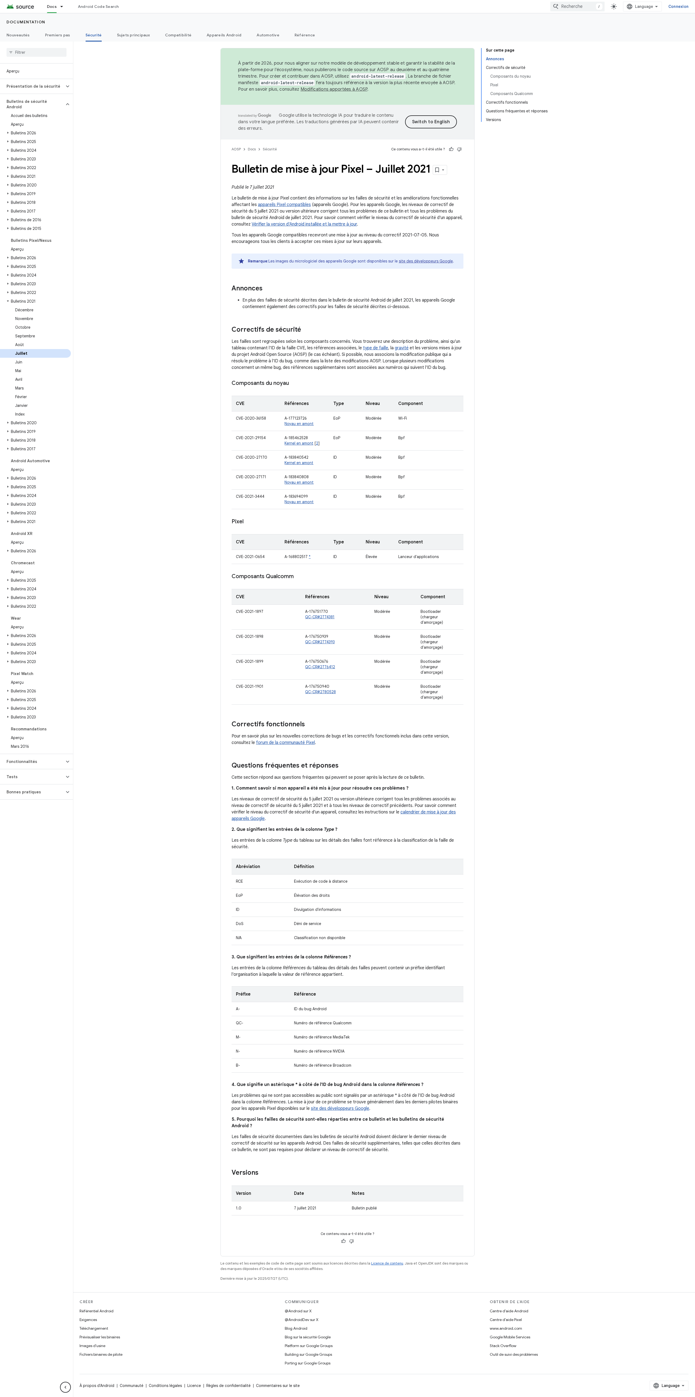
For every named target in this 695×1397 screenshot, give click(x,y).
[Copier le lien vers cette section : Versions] (263, 1173)
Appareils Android (224, 35)
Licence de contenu (387, 1263)
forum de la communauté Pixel (285, 742)
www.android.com (506, 1328)
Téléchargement (94, 1328)
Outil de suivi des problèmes (514, 1354)
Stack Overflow (503, 1345)
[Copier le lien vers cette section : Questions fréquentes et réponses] (344, 766)
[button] (32, 86)
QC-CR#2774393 (320, 641)
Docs (52, 6)
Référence (305, 35)
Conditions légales (165, 1385)
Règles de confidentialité (228, 1385)
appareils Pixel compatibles (284, 204)
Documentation (26, 22)
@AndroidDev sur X (301, 1319)
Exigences (88, 1319)
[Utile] (451, 149)
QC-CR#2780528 (320, 691)
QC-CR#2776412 (320, 666)
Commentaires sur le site (278, 1385)
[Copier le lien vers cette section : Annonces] (268, 289)
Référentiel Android (96, 1311)
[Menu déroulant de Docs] (64, 6)
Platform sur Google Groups (309, 1345)
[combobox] (577, 6)
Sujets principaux (133, 35)
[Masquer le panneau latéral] (65, 1387)
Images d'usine (92, 1345)
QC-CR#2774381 (319, 616)
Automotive (268, 35)
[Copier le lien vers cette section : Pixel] (249, 522)
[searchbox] (37, 52)
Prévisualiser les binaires (100, 1337)
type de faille (375, 348)
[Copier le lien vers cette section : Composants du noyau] (294, 383)
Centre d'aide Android (509, 1311)
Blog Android (296, 1328)
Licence (194, 1385)
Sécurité (94, 35)
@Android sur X (298, 1311)
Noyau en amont (299, 423)
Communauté (131, 1385)
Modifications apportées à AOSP (334, 89)
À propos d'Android (97, 1385)
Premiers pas (57, 35)
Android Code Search (98, 6)
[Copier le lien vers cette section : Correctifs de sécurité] (306, 330)
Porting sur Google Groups (307, 1363)
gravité (402, 348)
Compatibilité (178, 35)
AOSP (236, 149)
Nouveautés (18, 35)
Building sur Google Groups (308, 1354)
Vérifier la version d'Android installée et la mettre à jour (304, 224)
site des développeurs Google (426, 261)
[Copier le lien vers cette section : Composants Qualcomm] (299, 577)
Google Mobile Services (510, 1337)
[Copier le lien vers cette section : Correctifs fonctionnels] (310, 724)
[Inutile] (459, 149)
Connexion (678, 6)
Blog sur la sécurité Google (308, 1337)
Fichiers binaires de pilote (101, 1354)
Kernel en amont (299, 443)
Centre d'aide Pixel (506, 1319)
